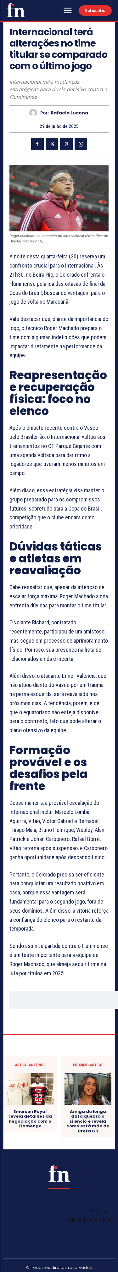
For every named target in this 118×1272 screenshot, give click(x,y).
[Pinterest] (66, 144)
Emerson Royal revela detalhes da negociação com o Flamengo (30, 1119)
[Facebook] (37, 144)
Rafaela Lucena (69, 113)
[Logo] (15, 10)
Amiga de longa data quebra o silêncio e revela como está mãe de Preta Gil (87, 1121)
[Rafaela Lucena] (34, 113)
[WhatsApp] (81, 144)
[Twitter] (52, 144)
